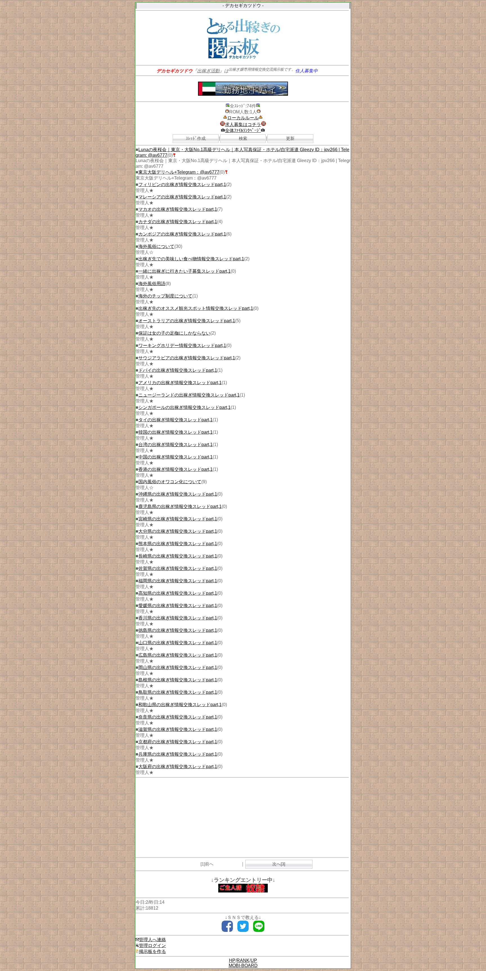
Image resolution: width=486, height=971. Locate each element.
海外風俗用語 (151, 283)
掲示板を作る (152, 951)
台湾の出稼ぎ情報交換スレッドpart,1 (175, 444)
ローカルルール (243, 117)
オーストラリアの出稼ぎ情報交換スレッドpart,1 (186, 320)
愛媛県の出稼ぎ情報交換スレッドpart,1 (177, 605)
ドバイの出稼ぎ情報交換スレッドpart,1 (177, 370)
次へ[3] (278, 864)
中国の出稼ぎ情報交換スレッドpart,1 (175, 457)
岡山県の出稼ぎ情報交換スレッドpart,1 (177, 667)
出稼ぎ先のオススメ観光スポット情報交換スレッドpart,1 (195, 308)
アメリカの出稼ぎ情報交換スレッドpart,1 (180, 382)
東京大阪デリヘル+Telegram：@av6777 (178, 172)
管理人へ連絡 (152, 939)
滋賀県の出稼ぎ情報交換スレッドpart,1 (177, 729)
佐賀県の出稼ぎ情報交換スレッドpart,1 (177, 568)
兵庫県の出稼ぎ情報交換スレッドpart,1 (177, 754)
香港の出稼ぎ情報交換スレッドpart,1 (175, 469)
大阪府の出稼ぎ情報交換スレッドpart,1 (177, 766)
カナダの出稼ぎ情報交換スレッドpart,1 (177, 221)
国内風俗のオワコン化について (169, 481)
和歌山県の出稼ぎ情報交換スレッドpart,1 (180, 704)
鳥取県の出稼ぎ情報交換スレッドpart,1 (177, 692)
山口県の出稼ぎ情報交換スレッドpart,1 (177, 642)
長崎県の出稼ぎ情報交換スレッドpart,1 (177, 556)
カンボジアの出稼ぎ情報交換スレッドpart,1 (182, 234)
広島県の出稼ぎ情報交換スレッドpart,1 (177, 655)
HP (232, 960)
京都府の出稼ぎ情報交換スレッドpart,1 (177, 741)
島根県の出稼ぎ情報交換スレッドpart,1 (177, 679)
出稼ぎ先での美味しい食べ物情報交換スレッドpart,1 (191, 258)
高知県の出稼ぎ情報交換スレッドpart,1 (177, 593)
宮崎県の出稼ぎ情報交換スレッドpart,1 (177, 518)
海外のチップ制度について (165, 296)
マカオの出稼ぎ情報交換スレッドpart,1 (177, 209)
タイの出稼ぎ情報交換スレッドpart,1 (175, 419)
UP (254, 960)
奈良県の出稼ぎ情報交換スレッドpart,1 (177, 717)
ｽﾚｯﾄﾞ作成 (196, 138)
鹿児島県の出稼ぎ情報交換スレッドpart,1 (180, 506)
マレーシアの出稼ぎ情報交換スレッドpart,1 (182, 196)
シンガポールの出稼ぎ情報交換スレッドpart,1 (184, 407)
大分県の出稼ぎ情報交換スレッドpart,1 (177, 531)
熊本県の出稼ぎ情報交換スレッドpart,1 (177, 543)
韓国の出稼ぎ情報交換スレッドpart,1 (175, 432)
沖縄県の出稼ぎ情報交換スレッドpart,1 (177, 494)
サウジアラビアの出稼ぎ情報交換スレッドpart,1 (186, 357)
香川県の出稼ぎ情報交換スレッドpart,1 (177, 618)
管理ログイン (152, 945)
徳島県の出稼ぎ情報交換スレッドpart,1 (177, 630)
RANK (243, 960)
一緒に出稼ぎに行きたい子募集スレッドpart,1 (184, 271)
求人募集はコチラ (243, 124)
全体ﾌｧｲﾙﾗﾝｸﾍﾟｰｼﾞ (243, 130)
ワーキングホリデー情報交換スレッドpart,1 (182, 345)
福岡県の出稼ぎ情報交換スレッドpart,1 (177, 580)
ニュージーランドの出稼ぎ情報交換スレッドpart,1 (189, 395)
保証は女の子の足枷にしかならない (174, 333)
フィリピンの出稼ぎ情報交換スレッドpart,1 (182, 184)
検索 (243, 138)
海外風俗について (156, 246)
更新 (290, 138)
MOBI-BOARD (243, 965)
